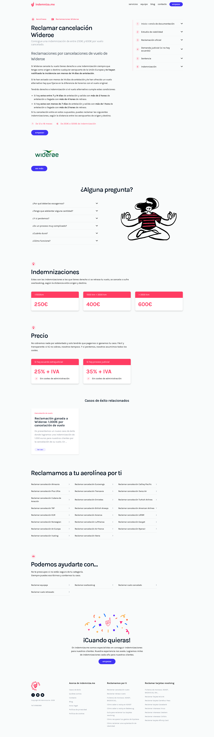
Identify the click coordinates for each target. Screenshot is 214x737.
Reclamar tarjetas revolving (159, 683)
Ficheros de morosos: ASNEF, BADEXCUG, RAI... (157, 691)
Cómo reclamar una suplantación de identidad (121, 724)
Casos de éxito (75, 690)
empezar (176, 4)
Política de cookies (76, 713)
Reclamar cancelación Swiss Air (132, 491)
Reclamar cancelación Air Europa (46, 529)
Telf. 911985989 (36, 705)
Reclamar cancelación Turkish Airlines (135, 499)
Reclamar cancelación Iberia (87, 536)
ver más (39, 168)
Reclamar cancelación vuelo (118, 690)
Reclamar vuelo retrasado (42, 592)
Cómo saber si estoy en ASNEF (119, 704)
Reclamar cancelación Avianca (88, 515)
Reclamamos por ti (117, 683)
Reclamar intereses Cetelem (156, 712)
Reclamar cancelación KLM (43, 515)
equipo (144, 4)
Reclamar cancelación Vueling (44, 536)
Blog (71, 702)
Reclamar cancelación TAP (43, 508)
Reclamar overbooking (85, 585)
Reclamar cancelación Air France (89, 529)
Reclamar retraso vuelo (116, 694)
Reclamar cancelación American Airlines (136, 508)
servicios (133, 4)
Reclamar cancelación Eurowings (90, 484)
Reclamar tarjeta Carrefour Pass (157, 700)
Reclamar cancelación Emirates (89, 499)
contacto (162, 4)
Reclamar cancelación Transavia (89, 491)
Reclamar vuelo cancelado (130, 585)
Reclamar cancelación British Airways (91, 508)
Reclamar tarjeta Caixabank (156, 704)
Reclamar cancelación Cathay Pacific (135, 484)
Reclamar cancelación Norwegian (46, 522)
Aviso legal (73, 706)
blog (152, 4)
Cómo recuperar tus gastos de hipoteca (123, 719)
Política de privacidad (78, 709)
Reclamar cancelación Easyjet (131, 522)
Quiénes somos (75, 694)
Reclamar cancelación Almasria (45, 484)
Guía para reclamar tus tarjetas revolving (119, 713)
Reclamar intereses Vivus (155, 708)
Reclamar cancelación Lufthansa (89, 522)
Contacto (72, 698)
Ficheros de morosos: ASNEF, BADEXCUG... (119, 699)
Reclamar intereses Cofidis (156, 716)
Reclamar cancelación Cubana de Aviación (46, 500)
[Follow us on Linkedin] (38, 695)
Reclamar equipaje (39, 585)
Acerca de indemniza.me (82, 683)
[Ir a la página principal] (43, 4)
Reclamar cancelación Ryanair (131, 529)
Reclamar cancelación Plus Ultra (45, 491)
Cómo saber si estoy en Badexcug (120, 708)
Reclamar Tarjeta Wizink (154, 697)
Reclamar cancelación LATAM (131, 515)
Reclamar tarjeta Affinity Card (157, 720)
